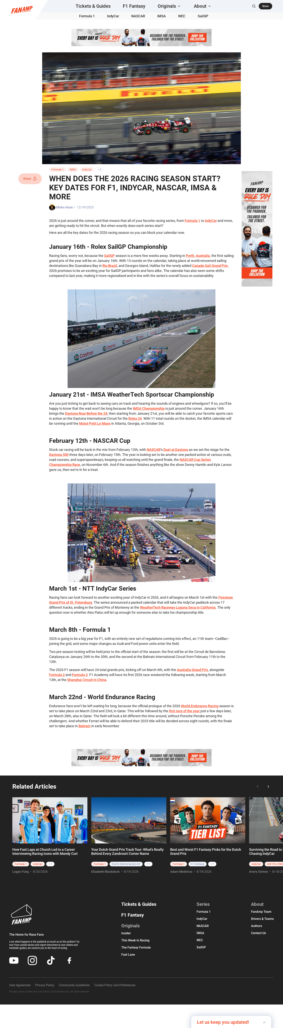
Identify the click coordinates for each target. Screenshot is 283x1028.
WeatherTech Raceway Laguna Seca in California (178, 607)
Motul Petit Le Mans (95, 423)
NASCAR (138, 16)
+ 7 (50, 864)
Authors (256, 926)
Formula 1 (87, 16)
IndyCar (113, 16)
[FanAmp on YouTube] (13, 960)
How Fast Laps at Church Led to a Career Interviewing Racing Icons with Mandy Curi (45, 851)
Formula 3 (80, 675)
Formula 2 (57, 675)
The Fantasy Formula (136, 947)
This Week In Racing (135, 940)
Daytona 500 (59, 455)
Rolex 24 (135, 418)
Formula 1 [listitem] (21, 864)
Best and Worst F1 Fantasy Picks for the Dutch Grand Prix (205, 851)
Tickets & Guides (93, 6)
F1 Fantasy (134, 6)
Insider (126, 933)
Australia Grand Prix (192, 670)
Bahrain (84, 726)
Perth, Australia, (198, 256)
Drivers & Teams (262, 919)
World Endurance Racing (200, 706)
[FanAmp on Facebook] (69, 960)
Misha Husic (64, 207)
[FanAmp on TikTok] (50, 960)
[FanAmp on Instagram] (32, 960)
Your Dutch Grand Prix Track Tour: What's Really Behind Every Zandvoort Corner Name (127, 851)
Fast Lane (128, 954)
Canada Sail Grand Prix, (210, 266)
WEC (181, 16)
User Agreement (20, 985)
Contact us (258, 933)
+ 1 (148, 864)
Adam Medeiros (181, 871)
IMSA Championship (149, 408)
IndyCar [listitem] (37, 864)
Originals (130, 926)
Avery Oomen (258, 871)
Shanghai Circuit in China (86, 680)
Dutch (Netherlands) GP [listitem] (126, 864)
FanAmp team (261, 911)
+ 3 (99, 169)
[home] (22, 10)
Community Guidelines (74, 985)
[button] (170, 6)
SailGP (203, 16)
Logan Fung (20, 871)
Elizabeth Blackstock (105, 871)
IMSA (161, 16)
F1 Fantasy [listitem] (197, 864)
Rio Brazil (109, 266)
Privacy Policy (44, 985)
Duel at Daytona (175, 450)
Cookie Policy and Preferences (114, 985)
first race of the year (184, 711)
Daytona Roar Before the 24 (86, 413)
